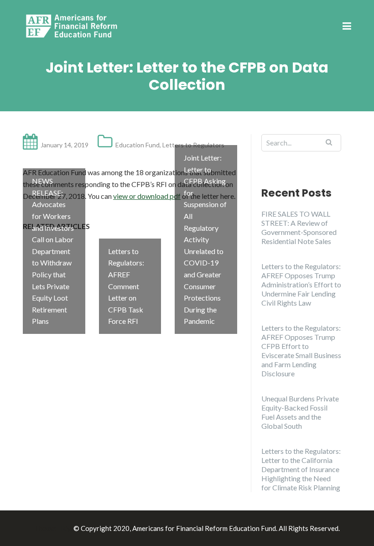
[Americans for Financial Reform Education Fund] (73, 25)
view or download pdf (147, 196)
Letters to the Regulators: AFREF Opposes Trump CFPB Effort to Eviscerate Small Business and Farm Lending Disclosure (301, 350)
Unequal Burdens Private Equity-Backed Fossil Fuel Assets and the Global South (300, 412)
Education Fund (137, 145)
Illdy (64, 528)
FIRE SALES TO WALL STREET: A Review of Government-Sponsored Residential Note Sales (299, 227)
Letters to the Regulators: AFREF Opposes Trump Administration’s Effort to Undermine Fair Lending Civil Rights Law (301, 284)
